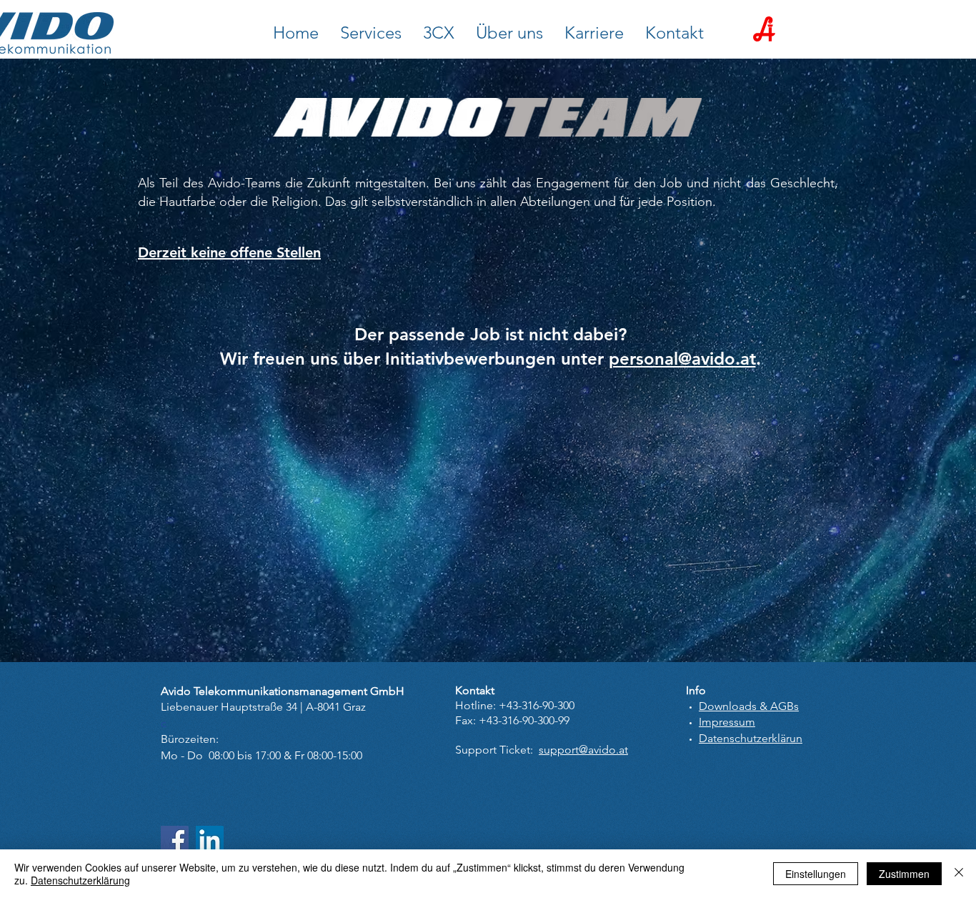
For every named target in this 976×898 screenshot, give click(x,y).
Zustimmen (904, 874)
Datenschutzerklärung (80, 880)
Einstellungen (815, 874)
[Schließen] (958, 874)
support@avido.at (583, 749)
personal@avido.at (682, 358)
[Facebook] (175, 840)
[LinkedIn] (210, 840)
